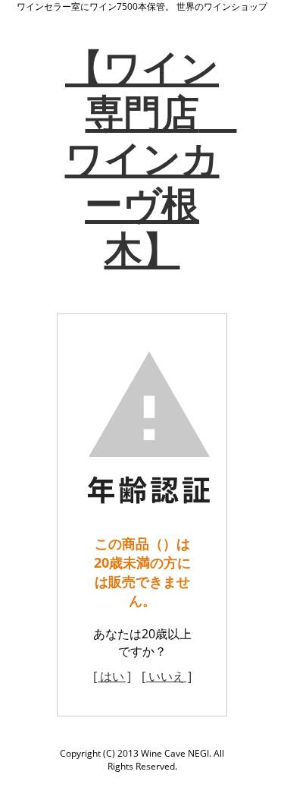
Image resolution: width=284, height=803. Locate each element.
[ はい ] (112, 676)
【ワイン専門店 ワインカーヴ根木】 (151, 158)
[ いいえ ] (167, 676)
